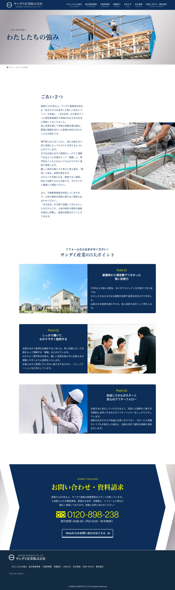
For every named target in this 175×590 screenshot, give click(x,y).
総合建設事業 (34, 567)
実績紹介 (57, 567)
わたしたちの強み (19, 567)
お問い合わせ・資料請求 (92, 567)
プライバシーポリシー (17, 574)
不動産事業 (47, 567)
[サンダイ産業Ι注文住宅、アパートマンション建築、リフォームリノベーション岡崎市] (25, 5)
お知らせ (67, 567)
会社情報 (77, 567)
